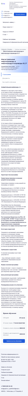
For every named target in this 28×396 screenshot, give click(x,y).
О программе (7, 74)
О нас (2, 377)
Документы (6, 78)
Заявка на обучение (6, 367)
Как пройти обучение (9, 82)
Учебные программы (20, 49)
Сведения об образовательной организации (13, 375)
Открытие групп (5, 369)
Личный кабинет (20, 14)
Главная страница (6, 49)
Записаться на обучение (14, 341)
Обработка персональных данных (10, 357)
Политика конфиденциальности (9, 354)
